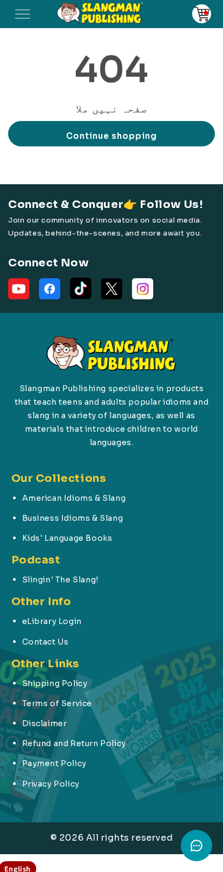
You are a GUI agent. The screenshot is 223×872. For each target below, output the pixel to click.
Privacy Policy (51, 784)
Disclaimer (44, 723)
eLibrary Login (52, 621)
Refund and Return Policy (74, 743)
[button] (23, 14)
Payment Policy (54, 763)
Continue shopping (111, 136)
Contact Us (45, 642)
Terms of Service (57, 703)
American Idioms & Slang (74, 498)
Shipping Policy (55, 683)
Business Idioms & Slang (72, 518)
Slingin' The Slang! (60, 580)
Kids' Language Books (67, 538)
